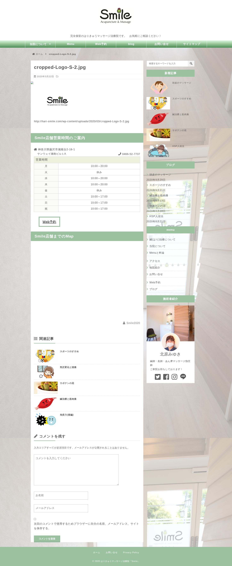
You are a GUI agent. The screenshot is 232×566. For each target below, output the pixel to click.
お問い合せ (162, 43)
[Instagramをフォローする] (175, 376)
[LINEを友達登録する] (183, 376)
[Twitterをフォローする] (158, 376)
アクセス (154, 261)
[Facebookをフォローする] (166, 376)
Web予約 (101, 43)
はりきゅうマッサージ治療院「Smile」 (120, 561)
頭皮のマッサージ (160, 174)
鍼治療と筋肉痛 (68, 399)
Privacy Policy (131, 552)
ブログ (153, 289)
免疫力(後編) (67, 414)
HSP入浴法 (156, 216)
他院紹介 (154, 267)
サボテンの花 (67, 383)
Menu (70, 43)
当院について (38, 44)
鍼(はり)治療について (162, 239)
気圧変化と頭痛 (68, 367)
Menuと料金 (156, 252)
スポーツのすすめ (69, 351)
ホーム (96, 552)
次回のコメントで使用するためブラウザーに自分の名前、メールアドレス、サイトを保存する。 (86, 526)
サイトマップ (191, 43)
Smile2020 (133, 323)
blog (131, 43)
